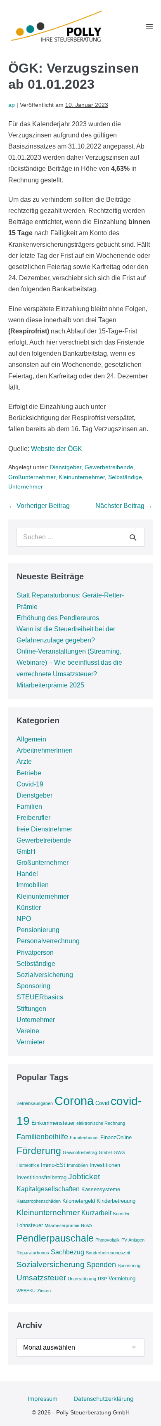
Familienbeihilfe (42, 1137)
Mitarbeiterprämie (62, 1225)
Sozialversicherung (45, 974)
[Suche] (132, 537)
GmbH (26, 851)
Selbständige (125, 477)
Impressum (42, 1398)
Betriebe (29, 773)
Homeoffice (28, 1165)
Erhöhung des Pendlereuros (58, 617)
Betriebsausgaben (35, 1103)
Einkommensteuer (53, 1123)
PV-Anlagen (132, 1239)
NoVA (86, 1225)
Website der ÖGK (56, 448)
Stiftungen (31, 1008)
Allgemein (31, 739)
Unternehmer (25, 486)
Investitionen (105, 1165)
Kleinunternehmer (82, 477)
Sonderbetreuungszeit (108, 1252)
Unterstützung (82, 1278)
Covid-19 (30, 784)
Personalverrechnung (48, 940)
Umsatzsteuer (41, 1277)
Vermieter (31, 1042)
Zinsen (44, 1290)
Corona (74, 1100)
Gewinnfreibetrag (80, 1152)
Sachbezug (67, 1252)
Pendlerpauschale (55, 1238)
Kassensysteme (100, 1189)
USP (102, 1278)
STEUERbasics (40, 997)
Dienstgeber (65, 467)
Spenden (101, 1265)
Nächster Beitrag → (124, 505)
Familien (29, 806)
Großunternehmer (31, 477)
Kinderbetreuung (116, 1201)
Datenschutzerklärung (104, 1398)
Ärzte (24, 761)
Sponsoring (33, 985)
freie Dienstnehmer (44, 829)
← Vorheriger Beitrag (39, 505)
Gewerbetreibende (109, 467)
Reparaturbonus (33, 1252)
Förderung (39, 1150)
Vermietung (122, 1278)
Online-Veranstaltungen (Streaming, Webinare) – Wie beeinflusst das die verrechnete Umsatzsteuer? (69, 662)
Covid (102, 1103)
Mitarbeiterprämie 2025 (50, 685)
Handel (27, 873)
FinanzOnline (116, 1137)
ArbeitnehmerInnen (45, 750)
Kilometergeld (78, 1201)
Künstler (29, 907)
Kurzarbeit (96, 1212)
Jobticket (84, 1176)
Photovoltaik (107, 1239)
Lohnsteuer (30, 1225)
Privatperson (35, 952)
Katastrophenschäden (39, 1201)
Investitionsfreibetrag (41, 1177)
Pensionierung (38, 929)
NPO (24, 918)
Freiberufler (33, 817)
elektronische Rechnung (100, 1123)
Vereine (28, 1030)
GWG (119, 1152)
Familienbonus (84, 1137)
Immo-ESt (53, 1165)
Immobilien (33, 884)
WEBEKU (26, 1290)
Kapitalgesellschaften (48, 1188)
